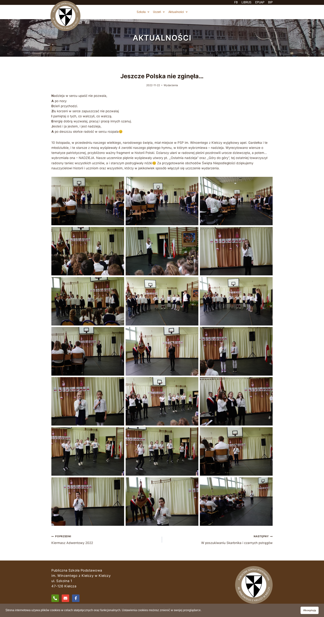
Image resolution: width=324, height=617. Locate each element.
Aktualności (176, 12)
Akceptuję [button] (309, 610)
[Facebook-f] (76, 598)
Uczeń (157, 12)
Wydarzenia (171, 85)
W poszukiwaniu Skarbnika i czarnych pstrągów (237, 540)
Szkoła (141, 12)
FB (236, 2)
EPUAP (259, 2)
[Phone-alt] (55, 598)
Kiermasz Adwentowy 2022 (72, 540)
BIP (270, 2)
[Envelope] (65, 598)
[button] (143, 12)
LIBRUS (246, 2)
